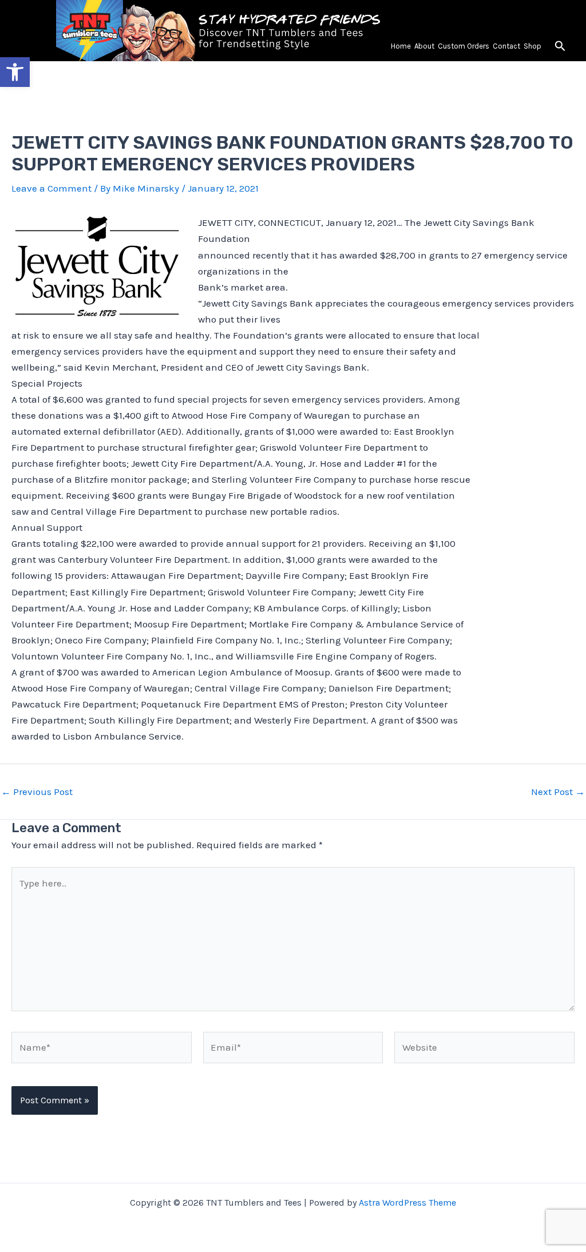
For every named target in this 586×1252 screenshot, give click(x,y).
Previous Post (37, 792)
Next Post (558, 792)
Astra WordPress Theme (407, 1202)
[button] (560, 46)
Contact (506, 46)
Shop (532, 46)
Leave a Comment (51, 188)
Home (401, 46)
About (424, 46)
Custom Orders (463, 46)
